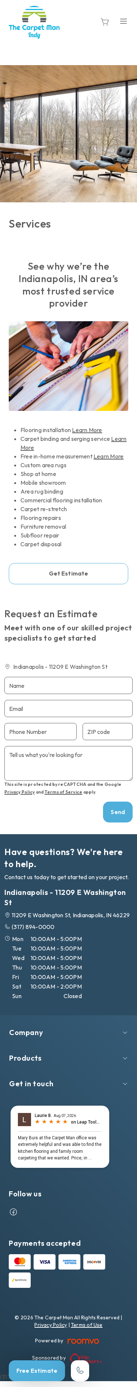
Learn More (87, 430)
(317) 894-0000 (33, 926)
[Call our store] (80, 1370)
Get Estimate (68, 573)
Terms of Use (87, 1325)
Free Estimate (36, 1370)
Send (118, 812)
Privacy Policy (19, 792)
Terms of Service (64, 792)
